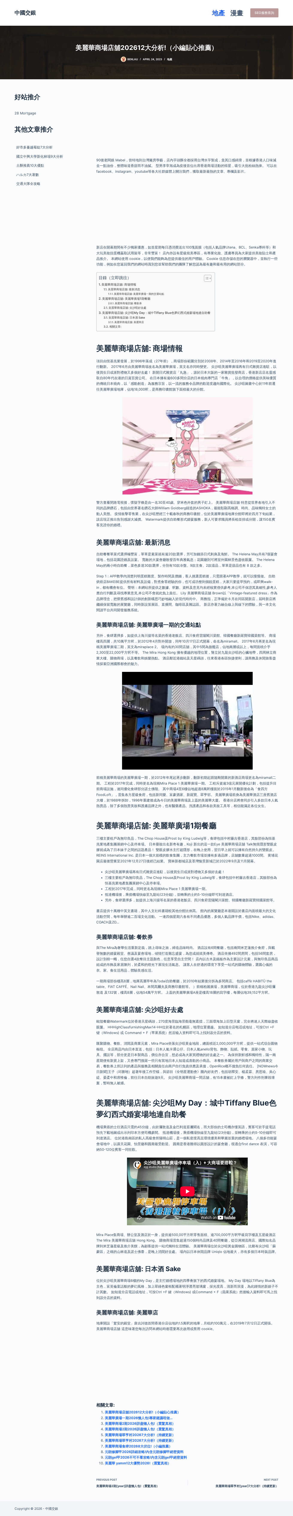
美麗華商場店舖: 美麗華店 (129, 322)
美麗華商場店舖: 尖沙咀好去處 (127, 307)
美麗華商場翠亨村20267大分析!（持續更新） (140, 1435)
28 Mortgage (25, 113)
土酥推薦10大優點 (30, 165)
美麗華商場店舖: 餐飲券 (128, 303)
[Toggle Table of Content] (205, 278)
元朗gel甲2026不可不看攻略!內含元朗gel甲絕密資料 (146, 1457)
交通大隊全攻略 (28, 183)
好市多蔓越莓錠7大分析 (34, 147)
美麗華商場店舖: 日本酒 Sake (127, 317)
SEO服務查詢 (264, 13)
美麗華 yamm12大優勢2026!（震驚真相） (138, 1463)
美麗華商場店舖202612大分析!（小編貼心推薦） (143, 1412)
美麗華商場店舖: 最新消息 (124, 289)
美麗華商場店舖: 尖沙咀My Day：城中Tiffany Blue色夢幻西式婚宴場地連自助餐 (156, 313)
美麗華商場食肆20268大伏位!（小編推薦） (138, 1446)
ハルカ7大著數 (27, 174)
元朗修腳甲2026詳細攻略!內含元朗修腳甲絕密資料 (144, 1452)
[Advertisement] (187, 122)
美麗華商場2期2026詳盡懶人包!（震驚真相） (140, 1423)
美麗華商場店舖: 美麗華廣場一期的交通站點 (139, 293)
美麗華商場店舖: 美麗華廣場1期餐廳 (126, 298)
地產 (218, 13)
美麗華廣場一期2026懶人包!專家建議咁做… (139, 1418)
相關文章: (115, 326)
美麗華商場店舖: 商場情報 (118, 284)
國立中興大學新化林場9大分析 (39, 156)
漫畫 (236, 13)
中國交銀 (25, 12)
